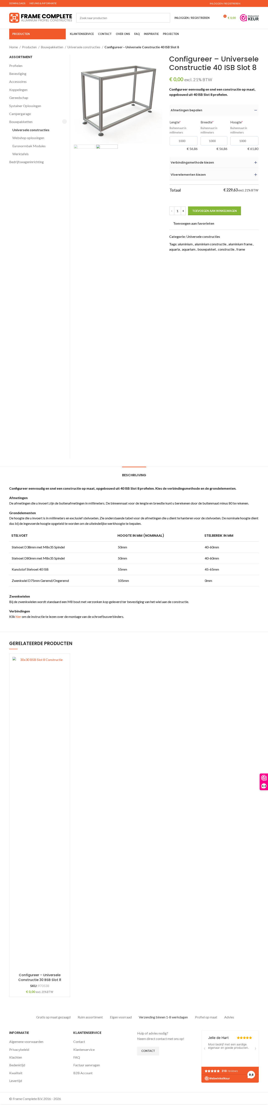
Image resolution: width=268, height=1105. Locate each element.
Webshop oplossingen (28, 138)
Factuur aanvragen (86, 1065)
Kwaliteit (15, 1073)
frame (240, 249)
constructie (226, 249)
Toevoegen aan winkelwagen (214, 211)
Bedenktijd (17, 1065)
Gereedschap (18, 98)
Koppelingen (18, 90)
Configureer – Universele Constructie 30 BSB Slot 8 (39, 977)
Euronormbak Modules (29, 146)
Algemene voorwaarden (26, 1042)
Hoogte (243, 122)
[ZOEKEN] (165, 18)
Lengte (182, 122)
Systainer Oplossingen (25, 106)
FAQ (76, 1057)
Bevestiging (17, 74)
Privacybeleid (19, 1049)
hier (18, 616)
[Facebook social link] (251, 3)
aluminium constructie (210, 244)
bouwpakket (206, 249)
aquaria (174, 249)
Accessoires (18, 81)
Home (13, 47)
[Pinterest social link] (256, 3)
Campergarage (20, 114)
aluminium (185, 244)
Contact (79, 1042)
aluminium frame (240, 244)
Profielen (15, 66)
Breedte (214, 122)
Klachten (15, 1057)
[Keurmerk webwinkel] (249, 17)
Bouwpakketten (52, 47)
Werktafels (20, 154)
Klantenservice (84, 1049)
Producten (29, 47)
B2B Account (83, 1073)
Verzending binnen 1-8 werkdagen (163, 1017)
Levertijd (15, 1081)
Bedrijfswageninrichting (26, 162)
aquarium (188, 249)
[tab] (134, 473)
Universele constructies (84, 47)
